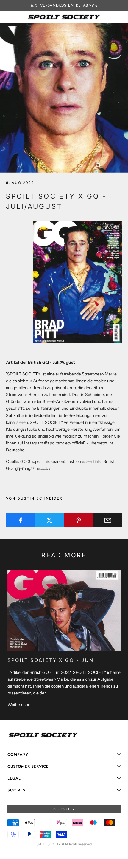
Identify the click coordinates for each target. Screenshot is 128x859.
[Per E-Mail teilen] (107, 520)
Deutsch (61, 809)
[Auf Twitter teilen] (49, 520)
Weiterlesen (18, 704)
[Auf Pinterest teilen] (78, 520)
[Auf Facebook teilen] (20, 520)
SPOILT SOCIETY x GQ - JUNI (51, 660)
